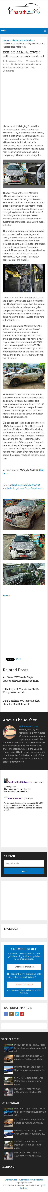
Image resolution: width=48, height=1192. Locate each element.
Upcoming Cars (20, 67)
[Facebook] (6, 1014)
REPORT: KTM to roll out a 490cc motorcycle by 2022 (27, 1090)
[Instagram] (11, 1014)
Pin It (18, 659)
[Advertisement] (24, 22)
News (38, 64)
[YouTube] (22, 1014)
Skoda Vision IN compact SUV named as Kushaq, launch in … (29, 1057)
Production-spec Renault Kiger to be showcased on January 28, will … (30, 1048)
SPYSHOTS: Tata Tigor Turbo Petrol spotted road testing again (28, 1081)
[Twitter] (17, 1014)
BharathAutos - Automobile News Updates (24, 1180)
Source (6, 595)
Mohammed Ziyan (14, 61)
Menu (4, 30)
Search (24, 871)
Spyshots (7, 67)
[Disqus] (24, 810)
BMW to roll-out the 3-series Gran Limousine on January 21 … (29, 1068)
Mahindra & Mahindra (24, 64)
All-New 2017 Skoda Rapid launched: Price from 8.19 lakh (21, 679)
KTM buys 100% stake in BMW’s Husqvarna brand (21, 690)
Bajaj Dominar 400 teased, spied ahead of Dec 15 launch (21, 702)
